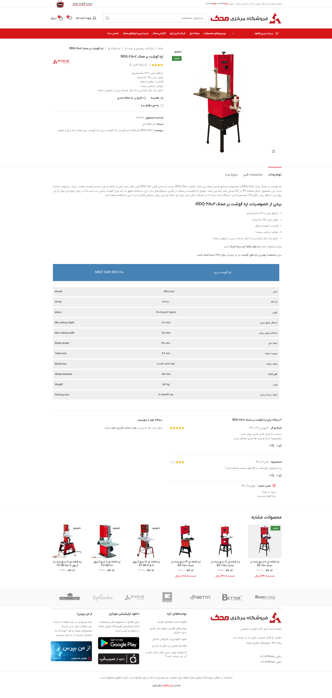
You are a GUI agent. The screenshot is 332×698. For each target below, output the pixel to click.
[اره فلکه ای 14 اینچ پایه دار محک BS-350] (186, 541)
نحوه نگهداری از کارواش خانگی (169, 639)
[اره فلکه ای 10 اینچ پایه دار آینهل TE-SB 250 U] (67, 541)
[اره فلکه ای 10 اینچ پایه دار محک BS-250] (265, 541)
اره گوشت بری (109, 130)
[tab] (275, 173)
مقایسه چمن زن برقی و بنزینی (169, 646)
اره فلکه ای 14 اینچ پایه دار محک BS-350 (186, 564)
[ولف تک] (69, 597)
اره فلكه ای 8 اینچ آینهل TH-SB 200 (106, 564)
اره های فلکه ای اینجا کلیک (245, 246)
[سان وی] (265, 597)
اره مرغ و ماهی (66, 130)
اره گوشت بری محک (87, 130)
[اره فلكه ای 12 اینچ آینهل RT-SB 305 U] (146, 541)
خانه (160, 48)
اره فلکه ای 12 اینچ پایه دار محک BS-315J (225, 564)
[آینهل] (167, 597)
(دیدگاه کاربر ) (138, 65)
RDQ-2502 (147, 130)
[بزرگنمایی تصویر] (274, 151)
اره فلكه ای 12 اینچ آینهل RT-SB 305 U (146, 564)
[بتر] (232, 597)
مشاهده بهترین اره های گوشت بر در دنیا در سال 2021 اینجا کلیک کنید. (236, 255)
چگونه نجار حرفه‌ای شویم (172, 622)
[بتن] (200, 597)
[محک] (135, 597)
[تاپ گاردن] (102, 597)
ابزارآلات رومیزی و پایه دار (139, 48)
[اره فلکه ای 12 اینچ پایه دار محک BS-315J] (225, 541)
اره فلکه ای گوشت (128, 130)
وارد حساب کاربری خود (123, 428)
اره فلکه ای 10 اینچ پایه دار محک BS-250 (264, 564)
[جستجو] (107, 18)
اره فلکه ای (114, 48)
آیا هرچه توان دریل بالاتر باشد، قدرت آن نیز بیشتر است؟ (166, 654)
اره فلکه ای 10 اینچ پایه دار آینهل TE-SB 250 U (67, 564)
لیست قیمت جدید (82, 3)
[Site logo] (246, 18)
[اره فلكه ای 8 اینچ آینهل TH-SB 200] (107, 541)
